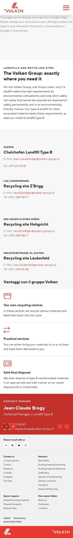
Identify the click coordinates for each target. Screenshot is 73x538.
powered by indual (12, 521)
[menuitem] (7, 518)
